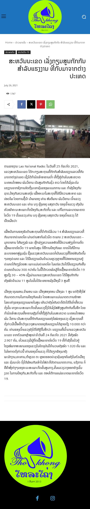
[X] (31, 104)
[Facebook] (21, 104)
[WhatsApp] (50, 104)
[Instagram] (52, 498)
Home (9, 42)
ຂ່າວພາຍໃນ (20, 42)
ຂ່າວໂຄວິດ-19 (23, 52)
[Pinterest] (41, 104)
